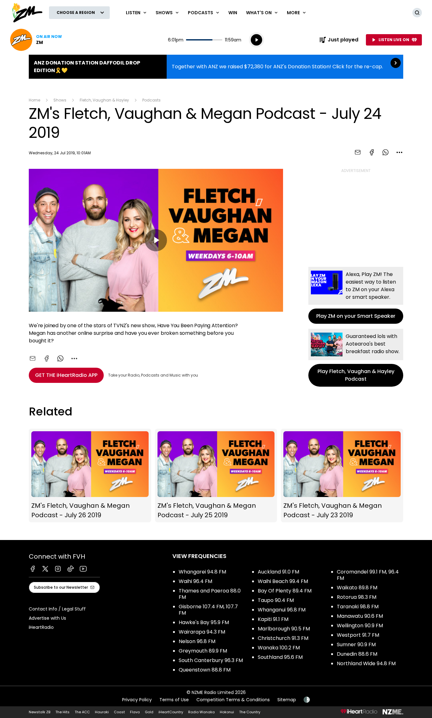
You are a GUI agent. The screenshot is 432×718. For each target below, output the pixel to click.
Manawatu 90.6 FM (360, 616)
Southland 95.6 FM (280, 657)
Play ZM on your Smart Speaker (355, 295)
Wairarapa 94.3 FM (202, 631)
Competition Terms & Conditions (233, 700)
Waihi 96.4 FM (195, 581)
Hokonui (227, 712)
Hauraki (102, 712)
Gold (149, 712)
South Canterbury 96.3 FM (211, 660)
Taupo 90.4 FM (276, 600)
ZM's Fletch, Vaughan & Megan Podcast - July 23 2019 (342, 476)
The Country (249, 712)
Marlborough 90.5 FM (284, 628)
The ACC (82, 712)
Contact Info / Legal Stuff (57, 609)
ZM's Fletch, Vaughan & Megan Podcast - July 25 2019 (216, 476)
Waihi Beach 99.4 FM (283, 581)
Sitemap (286, 700)
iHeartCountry (170, 712)
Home (34, 100)
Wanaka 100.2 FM (279, 647)
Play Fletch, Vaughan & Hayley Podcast (355, 358)
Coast (119, 712)
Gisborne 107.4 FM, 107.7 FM (208, 610)
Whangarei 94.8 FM (202, 571)
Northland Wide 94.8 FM (366, 663)
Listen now (36, 40)
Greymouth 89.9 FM (203, 650)
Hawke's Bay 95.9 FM (204, 622)
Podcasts (151, 100)
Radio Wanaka (201, 712)
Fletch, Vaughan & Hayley (104, 100)
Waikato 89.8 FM (357, 587)
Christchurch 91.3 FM (283, 638)
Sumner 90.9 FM (356, 644)
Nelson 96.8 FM (197, 641)
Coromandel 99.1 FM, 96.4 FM (368, 575)
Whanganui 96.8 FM (281, 609)
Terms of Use (174, 700)
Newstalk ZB (39, 712)
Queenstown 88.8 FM (205, 669)
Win (232, 12)
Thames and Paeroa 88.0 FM (210, 594)
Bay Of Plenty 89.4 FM (285, 590)
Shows (59, 100)
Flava (135, 712)
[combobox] (399, 152)
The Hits (62, 712)
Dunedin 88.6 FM (357, 654)
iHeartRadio (41, 627)
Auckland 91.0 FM (278, 571)
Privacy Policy (137, 700)
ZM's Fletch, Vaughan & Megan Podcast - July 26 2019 (90, 476)
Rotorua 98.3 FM (356, 597)
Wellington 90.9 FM (360, 625)
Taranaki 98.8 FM (358, 606)
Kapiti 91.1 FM (273, 619)
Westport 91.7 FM (358, 635)
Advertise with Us (47, 618)
